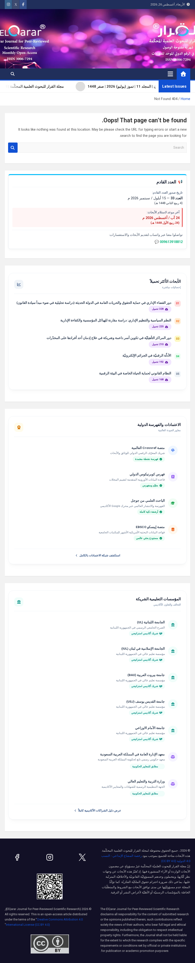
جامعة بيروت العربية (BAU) (146, 675)
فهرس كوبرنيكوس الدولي (147, 474)
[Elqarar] (82, 857)
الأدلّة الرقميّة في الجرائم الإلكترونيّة (146, 355)
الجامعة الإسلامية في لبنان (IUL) (143, 648)
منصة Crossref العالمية (148, 448)
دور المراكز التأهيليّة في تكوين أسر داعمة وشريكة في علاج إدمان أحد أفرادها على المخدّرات (109, 338)
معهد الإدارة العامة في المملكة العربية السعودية (132, 754)
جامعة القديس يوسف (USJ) (145, 701)
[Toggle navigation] (170, 73)
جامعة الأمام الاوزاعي (150, 728)
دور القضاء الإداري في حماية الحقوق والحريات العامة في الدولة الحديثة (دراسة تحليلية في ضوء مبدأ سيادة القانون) (93, 303)
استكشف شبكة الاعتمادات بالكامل (99, 555)
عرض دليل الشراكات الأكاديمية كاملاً (99, 810)
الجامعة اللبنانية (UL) (151, 622)
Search (13, 148)
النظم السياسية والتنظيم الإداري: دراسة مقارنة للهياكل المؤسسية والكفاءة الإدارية (115, 320)
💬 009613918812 (169, 242)
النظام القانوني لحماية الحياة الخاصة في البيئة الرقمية (135, 373)
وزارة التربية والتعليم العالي (146, 781)
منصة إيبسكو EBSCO (150, 527)
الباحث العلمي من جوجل (148, 500)
